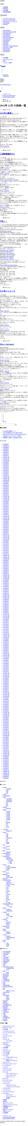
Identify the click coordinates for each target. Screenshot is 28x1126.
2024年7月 (6, 485)
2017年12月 (6, 614)
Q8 (7, 802)
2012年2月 (6, 729)
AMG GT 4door (10, 884)
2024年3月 (6, 491)
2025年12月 (6, 457)
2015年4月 (6, 666)
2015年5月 (6, 665)
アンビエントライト (8, 1031)
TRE (4, 1013)
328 (7, 833)
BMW (4, 809)
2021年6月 (6, 545)
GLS (7, 898)
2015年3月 (6, 668)
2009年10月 (6, 774)
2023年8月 (6, 503)
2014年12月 (6, 673)
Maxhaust (5, 1000)
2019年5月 (6, 586)
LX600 (8, 868)
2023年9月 (6, 501)
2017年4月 (6, 627)
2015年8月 (6, 660)
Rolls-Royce (6, 926)
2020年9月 (6, 560)
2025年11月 (6, 459)
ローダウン (6, 1093)
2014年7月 (6, 681)
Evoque (11, 860)
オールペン (6, 1042)
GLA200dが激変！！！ (9, 431)
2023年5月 (6, 508)
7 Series (8, 818)
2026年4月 (6, 450)
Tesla (4, 930)
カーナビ (5, 1049)
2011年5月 (6, 743)
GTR (7, 913)
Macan (8, 923)
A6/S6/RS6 (9, 801)
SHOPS (2, 27)
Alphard (8, 936)
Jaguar (4, 847)
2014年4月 (6, 686)
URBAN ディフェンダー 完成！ (12, 436)
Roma (7, 842)
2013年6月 (6, 702)
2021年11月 (6, 537)
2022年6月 (6, 526)
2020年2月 (6, 571)
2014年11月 (6, 675)
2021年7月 (6, 544)
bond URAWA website (8, 97)
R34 (7, 917)
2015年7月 (6, 661)
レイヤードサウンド (8, 1091)
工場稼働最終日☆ (7, 154)
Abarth (5, 787)
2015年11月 (6, 655)
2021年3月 (6, 550)
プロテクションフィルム (13, 1086)
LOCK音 (5, 1029)
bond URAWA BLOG (5, 84)
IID (4, 989)
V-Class (8, 902)
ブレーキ (5, 1071)
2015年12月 (6, 653)
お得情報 (5, 1047)
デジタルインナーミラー (10, 1063)
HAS (4, 983)
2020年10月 (6, 558)
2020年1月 (6, 573)
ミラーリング (7, 1081)
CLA (7, 887)
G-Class (8, 894)
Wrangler (8, 852)
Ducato (8, 846)
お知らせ (5, 1044)
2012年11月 (6, 714)
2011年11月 (6, 733)
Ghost (7, 927)
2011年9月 (6, 737)
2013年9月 (6, 697)
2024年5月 (6, 488)
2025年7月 (6, 465)
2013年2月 (6, 709)
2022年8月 (6, 522)
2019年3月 (6, 589)
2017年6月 (6, 624)
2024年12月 (6, 477)
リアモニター (7, 1088)
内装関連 (5, 1112)
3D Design (5, 954)
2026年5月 (6, 449)
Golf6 (7, 944)
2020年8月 (6, 562)
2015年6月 (6, 663)
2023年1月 (6, 514)
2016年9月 (6, 639)
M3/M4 (8, 822)
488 (7, 836)
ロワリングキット (11, 1096)
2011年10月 (6, 735)
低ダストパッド (10, 1076)
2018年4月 (6, 607)
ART (4, 964)
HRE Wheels (6, 985)
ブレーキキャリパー (11, 1073)
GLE (7, 896)
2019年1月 (6, 593)
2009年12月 (6, 771)
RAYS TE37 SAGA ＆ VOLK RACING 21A (14, 434)
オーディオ (6, 1039)
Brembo (5, 978)
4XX (7, 996)
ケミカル (5, 1055)
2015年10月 (6, 657)
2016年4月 (6, 647)
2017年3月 (6, 629)
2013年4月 (6, 706)
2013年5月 (6, 704)
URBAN (5, 1016)
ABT (4, 955)
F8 (7, 840)
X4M (7, 826)
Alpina (4, 794)
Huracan (8, 854)
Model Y (8, 933)
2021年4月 (6, 549)
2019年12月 (6, 575)
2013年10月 (6, 696)
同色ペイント (7, 1111)
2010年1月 (6, 769)
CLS (7, 889)
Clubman (8, 909)
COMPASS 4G (10, 968)
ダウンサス (9, 1094)
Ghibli (7, 875)
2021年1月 (6, 553)
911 (7, 920)
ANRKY (5, 962)
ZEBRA (5, 1020)
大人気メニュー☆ (7, 291)
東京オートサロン (8, 1109)
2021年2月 (6, 552)
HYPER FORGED (8, 986)
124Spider (8, 788)
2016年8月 (6, 640)
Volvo (4, 940)
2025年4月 (6, 470)
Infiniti (7, 915)
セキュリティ (7, 1062)
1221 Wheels (6, 952)
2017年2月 (6, 630)
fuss (4, 982)
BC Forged (6, 974)
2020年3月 (6, 570)
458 (7, 835)
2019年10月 (6, 578)
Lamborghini (6, 853)
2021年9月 (6, 540)
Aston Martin (6, 795)
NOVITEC (6, 1003)
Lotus (4, 871)
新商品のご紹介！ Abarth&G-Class (12, 437)
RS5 (7, 805)
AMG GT (8, 882)
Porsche (5, 919)
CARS (2, 4)
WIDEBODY (6, 1017)
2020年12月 (6, 555)
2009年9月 (6, 776)
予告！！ (3, 221)
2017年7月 (6, 622)
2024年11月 (6, 478)
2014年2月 (6, 689)
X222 (7, 905)
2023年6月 (6, 506)
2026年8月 (6, 444)
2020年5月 (6, 567)
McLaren (5, 878)
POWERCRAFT (7, 1005)
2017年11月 (6, 616)
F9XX (7, 999)
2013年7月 (6, 701)
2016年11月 (6, 635)
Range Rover (9, 859)
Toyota (5, 934)
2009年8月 (6, 778)
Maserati (5, 874)
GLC (7, 895)
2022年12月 (6, 516)
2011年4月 (6, 745)
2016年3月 (6, 648)
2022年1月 (6, 534)
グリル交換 (6, 1053)
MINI (4, 908)
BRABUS (5, 976)
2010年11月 (6, 753)
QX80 (10, 916)
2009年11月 (6, 773)
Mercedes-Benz (7, 880)
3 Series (8, 814)
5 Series (8, 815)
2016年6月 (6, 643)
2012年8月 (6, 719)
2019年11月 (6, 576)
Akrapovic (5, 958)
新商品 (5, 1101)
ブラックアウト (7, 1070)
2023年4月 (6, 509)
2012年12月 (6, 712)
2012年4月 (6, 725)
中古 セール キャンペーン (10, 1104)
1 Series (8, 811)
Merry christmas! (7, 344)
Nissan (4, 912)
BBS (4, 971)
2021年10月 (6, 539)
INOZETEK (6, 992)
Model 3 (8, 932)
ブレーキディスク (11, 1075)
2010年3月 (6, 766)
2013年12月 (6, 693)
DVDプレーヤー (7, 1027)
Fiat (4, 845)
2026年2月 (6, 454)
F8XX (7, 998)
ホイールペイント (8, 1080)
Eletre (7, 873)
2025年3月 (6, 472)
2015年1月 (6, 671)
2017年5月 (6, 625)
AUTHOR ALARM (8, 966)
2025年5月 (6, 468)
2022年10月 (6, 519)
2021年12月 (6, 535)
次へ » (5, 421)
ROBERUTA (6, 1009)
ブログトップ (7, 94)
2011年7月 (6, 740)
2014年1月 (6, 691)
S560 (10, 906)
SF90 (7, 843)
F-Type (8, 849)
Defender (8, 857)
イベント (5, 1034)
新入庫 (8, 1045)
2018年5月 (6, 606)
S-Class (8, 899)
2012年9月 (6, 717)
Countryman (9, 910)
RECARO (5, 1006)
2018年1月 (6, 612)
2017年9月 (6, 619)
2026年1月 (6, 455)
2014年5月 (6, 684)
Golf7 (7, 946)
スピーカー (9, 1040)
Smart (4, 929)
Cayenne (8, 922)
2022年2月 (6, 532)
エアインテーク (7, 1035)
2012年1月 (6, 730)
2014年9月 (6, 678)
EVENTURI (6, 981)
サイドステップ (7, 1058)
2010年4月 (6, 765)
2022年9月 (6, 521)
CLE (7, 888)
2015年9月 (6, 658)
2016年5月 (6, 645)
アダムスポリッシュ (11, 1057)
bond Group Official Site (9, 95)
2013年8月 (6, 699)
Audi (4, 797)
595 (7, 791)
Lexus (4, 864)
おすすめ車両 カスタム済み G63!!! (12, 432)
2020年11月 (6, 557)
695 (7, 793)
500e (7, 790)
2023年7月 (6, 504)
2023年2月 (6, 513)
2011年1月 (6, 750)
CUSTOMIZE (4, 15)
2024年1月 (6, 495)
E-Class (8, 891)
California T (9, 838)
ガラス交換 (6, 1052)
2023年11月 (6, 498)
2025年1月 (6, 475)
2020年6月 (6, 565)
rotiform (5, 1010)
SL (7, 901)
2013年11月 (6, 694)
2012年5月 (6, 724)
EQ (7, 892)
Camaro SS (9, 831)
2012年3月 (6, 727)
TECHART (6, 1012)
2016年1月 (6, 652)
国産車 (5, 1099)
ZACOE (5, 1019)
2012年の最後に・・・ (9, 113)
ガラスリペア (7, 1050)
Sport (10, 861)
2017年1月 (6, 632)
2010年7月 (6, 760)
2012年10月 (6, 715)
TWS (4, 1014)
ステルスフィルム (11, 1085)
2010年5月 (6, 763)
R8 (7, 804)
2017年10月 (6, 617)
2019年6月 (6, 585)
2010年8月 (6, 758)
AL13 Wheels (6, 959)
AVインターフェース (9, 1026)
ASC (4, 965)
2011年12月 (6, 732)
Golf (7, 943)
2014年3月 (6, 688)
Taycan (8, 924)
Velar (10, 863)
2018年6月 (6, 604)
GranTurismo (9, 877)
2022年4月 (6, 529)
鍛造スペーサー (10, 990)
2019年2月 (6, 591)
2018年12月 (6, 594)
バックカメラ (7, 1065)
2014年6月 (6, 683)
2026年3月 (6, 452)
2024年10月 (6, 480)
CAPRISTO (6, 979)
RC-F (7, 870)
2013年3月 (6, 707)
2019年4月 (6, 588)
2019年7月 (6, 583)
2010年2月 (6, 768)
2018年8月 (6, 601)
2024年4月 (6, 490)
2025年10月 (6, 460)
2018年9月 (6, 599)
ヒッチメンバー (7, 1068)
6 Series (8, 816)
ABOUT (2, 54)
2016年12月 (6, 634)
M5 (7, 823)
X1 (7, 825)
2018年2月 (6, 611)
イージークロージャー (9, 1032)
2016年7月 (6, 642)
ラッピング (6, 1083)
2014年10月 (6, 676)
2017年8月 (6, 621)
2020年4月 (6, 568)
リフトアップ (7, 1089)
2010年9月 (6, 756)
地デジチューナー (8, 1103)
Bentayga (8, 808)
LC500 (8, 866)
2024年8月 (6, 483)
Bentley (5, 807)
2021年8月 (6, 542)
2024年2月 (6, 493)
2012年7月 (6, 720)
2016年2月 (6, 650)
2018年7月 (6, 603)
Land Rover (6, 856)
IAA (4, 988)
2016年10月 (6, 637)
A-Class (8, 881)
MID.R (5, 1002)
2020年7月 (6, 563)
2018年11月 (6, 596)
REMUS (5, 1007)
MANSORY (6, 995)
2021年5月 (6, 547)
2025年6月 (6, 467)
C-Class (8, 885)
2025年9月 (6, 462)
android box (6, 961)
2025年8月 (6, 463)
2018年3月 (6, 609)
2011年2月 (6, 748)
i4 (6, 821)
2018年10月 (6, 598)
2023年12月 (6, 496)
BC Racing (6, 975)
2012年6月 (6, 722)
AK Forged (6, 957)
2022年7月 (6, 524)
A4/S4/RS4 (9, 800)
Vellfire (8, 939)
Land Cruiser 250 (10, 937)
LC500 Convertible (11, 867)
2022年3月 (6, 531)
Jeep (4, 850)
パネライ (5, 1067)
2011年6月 (6, 742)
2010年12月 (6, 751)
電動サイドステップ (11, 1060)
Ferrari (4, 832)
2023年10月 (6, 499)
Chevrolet (5, 829)
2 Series (8, 812)
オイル (5, 1037)
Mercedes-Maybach (8, 903)
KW (4, 993)
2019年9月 (6, 580)
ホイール (5, 1078)
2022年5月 (6, 527)
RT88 (7, 972)
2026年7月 (6, 445)
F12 (7, 839)
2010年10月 (6, 755)
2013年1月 (6, 711)
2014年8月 (6, 679)
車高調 (8, 1098)
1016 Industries (7, 951)
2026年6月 (6, 447)
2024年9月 (6, 481)
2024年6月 (6, 486)
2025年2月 (6, 473)
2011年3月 (6, 747)
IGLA (7, 969)
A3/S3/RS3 (9, 798)
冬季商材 (5, 1107)
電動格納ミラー (7, 1106)
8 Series (8, 819)
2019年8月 (6, 581)
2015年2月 (6, 670)
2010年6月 (6, 761)
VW (4, 941)
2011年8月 (6, 738)
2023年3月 (6, 511)
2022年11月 (6, 517)
